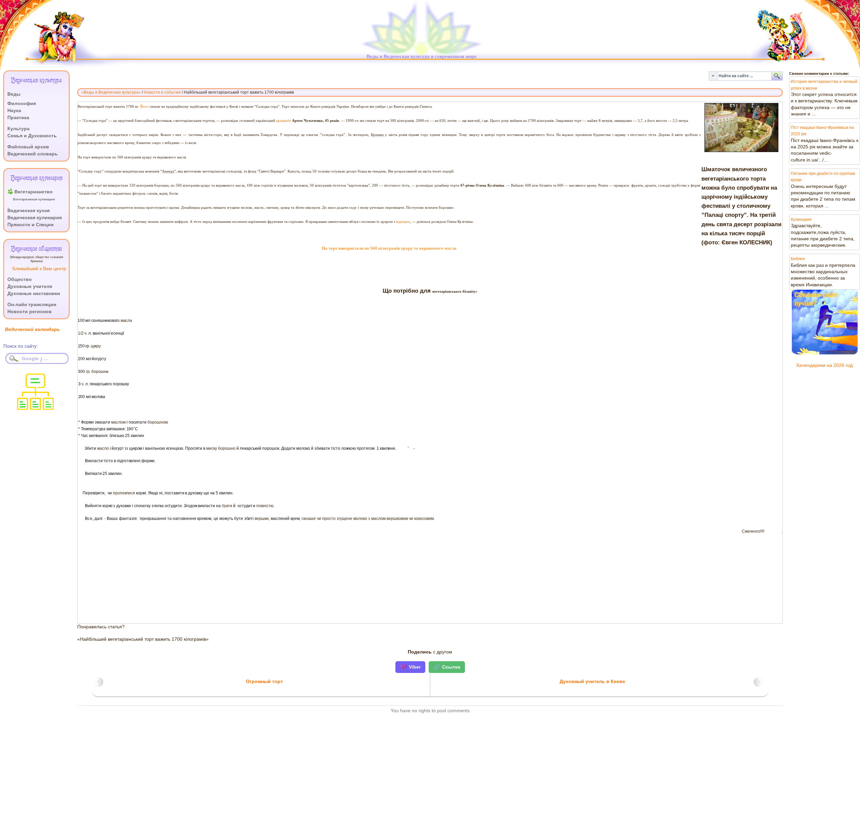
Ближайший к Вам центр (39, 268)
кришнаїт (283, 121)
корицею (403, 222)
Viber (410, 667)
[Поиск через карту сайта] (35, 408)
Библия (798, 258)
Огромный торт (264, 681)
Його (144, 106)
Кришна (377, 135)
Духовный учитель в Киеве (592, 681)
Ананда (168, 171)
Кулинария (801, 219)
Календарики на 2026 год (825, 365)
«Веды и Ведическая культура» (111, 92)
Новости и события (162, 92)
